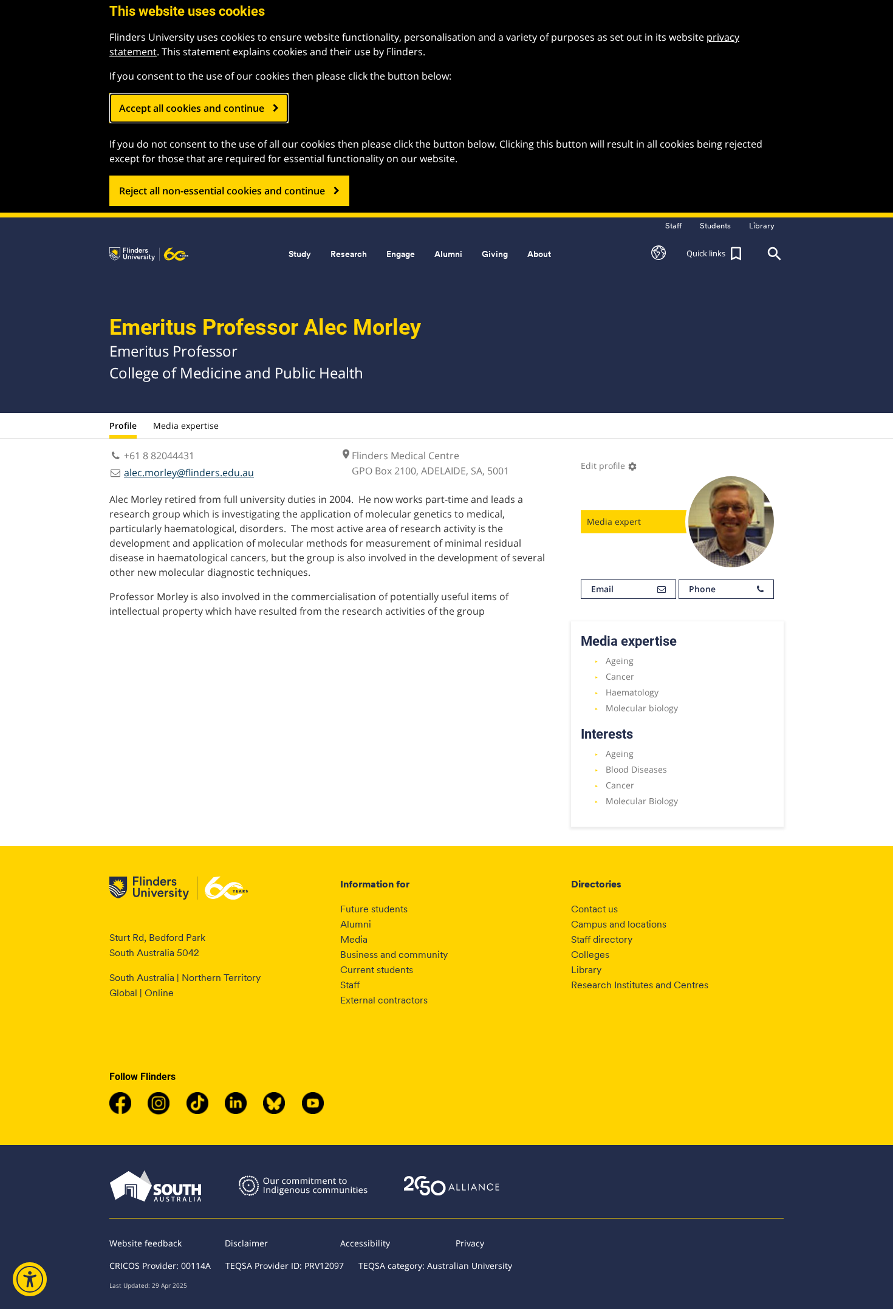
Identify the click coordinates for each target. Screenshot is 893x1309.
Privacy (470, 1243)
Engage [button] (400, 254)
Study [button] (300, 254)
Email (602, 589)
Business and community (394, 954)
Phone (702, 589)
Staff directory (601, 939)
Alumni (355, 924)
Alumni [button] (448, 254)
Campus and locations (618, 924)
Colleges (590, 954)
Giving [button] (495, 254)
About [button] (539, 254)
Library (586, 970)
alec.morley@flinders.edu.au (189, 472)
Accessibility (365, 1243)
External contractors (384, 1000)
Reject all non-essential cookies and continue (222, 190)
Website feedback (145, 1243)
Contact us (594, 909)
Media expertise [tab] (186, 425)
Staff (350, 985)
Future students (374, 909)
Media (354, 939)
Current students (376, 970)
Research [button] (348, 254)
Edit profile (609, 465)
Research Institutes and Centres (639, 985)
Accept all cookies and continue (191, 108)
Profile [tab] (123, 425)
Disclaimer (246, 1243)
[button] (658, 254)
